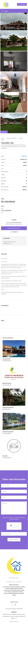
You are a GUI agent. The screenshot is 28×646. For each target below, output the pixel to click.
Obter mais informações (14, 228)
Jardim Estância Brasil (8, 407)
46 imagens (4, 131)
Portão (2, 139)
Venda (2, 138)
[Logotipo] (2, 4)
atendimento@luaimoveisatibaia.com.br (14, 224)
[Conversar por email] (15, 605)
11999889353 (22, 4)
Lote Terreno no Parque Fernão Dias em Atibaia (14, 586)
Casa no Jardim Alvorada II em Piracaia (14, 588)
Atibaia (20, 138)
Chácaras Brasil (6, 359)
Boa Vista (5, 456)
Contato (14, 220)
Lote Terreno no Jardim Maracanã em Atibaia (14, 590)
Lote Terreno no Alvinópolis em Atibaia (14, 591)
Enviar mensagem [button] (13, 539)
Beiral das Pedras (7, 383)
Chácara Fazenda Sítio (11, 138)
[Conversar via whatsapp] (12, 605)
